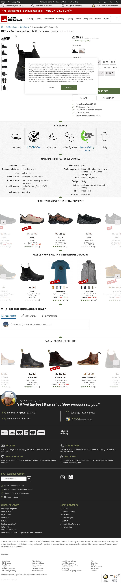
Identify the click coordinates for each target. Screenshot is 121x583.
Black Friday (6, 563)
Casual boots (24, 27)
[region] (61, 76)
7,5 (105, 62)
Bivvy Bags (65, 569)
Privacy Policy (79, 81)
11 (115, 67)
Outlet (106, 18)
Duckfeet (94, 563)
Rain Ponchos (37, 565)
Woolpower (95, 569)
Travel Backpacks (68, 563)
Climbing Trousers (8, 569)
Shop (3, 2)
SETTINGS (52, 87)
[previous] (3, 222)
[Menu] (119, 575)
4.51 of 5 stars (106, 6)
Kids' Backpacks (67, 567)
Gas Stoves (6, 565)
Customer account (67, 512)
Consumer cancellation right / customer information (21, 533)
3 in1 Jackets (36, 561)
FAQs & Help (6, 515)
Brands (98, 18)
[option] (16, 140)
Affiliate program (67, 518)
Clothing (29, 18)
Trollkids (94, 570)
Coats (34, 567)
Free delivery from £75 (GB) (15, 6)
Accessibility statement (70, 524)
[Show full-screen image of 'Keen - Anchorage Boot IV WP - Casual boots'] (16, 36)
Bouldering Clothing (9, 570)
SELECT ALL (69, 87)
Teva (92, 561)
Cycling (70, 18)
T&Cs (3, 527)
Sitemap (7, 574)
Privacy (9, 527)
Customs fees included (44, 6)
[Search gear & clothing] (115, 18)
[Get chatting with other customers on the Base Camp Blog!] (72, 478)
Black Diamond (96, 567)
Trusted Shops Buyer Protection (88, 115)
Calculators (6, 561)
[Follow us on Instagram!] (64, 478)
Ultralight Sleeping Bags (70, 565)
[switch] (114, 580)
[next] (117, 222)
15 (98, 73)
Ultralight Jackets (38, 569)
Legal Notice (65, 521)
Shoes (38, 18)
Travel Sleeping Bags (69, 561)
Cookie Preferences (8, 530)
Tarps (4, 567)
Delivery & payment (9, 508)
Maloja (93, 565)
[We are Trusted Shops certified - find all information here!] (68, 419)
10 (99, 67)
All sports (88, 18)
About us (64, 508)
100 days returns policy (74, 6)
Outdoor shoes (11, 27)
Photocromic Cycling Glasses (72, 570)
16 (108, 73)
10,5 (107, 67)
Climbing (60, 18)
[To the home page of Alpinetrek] (12, 18)
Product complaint (8, 524)
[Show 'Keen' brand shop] (7, 38)
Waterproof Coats (38, 563)
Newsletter (64, 515)
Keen (4, 31)
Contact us (5, 518)
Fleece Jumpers (37, 570)
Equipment (49, 18)
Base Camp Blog (14, 2)
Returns (4, 521)
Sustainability (66, 527)
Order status (6, 512)
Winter (78, 18)
